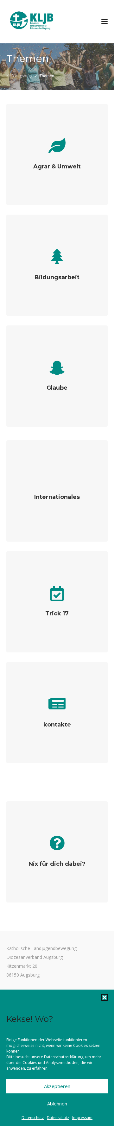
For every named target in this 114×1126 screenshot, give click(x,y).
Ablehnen (57, 1103)
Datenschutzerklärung (63, 1057)
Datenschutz (33, 1117)
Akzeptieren (57, 1086)
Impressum (82, 1117)
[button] (104, 997)
